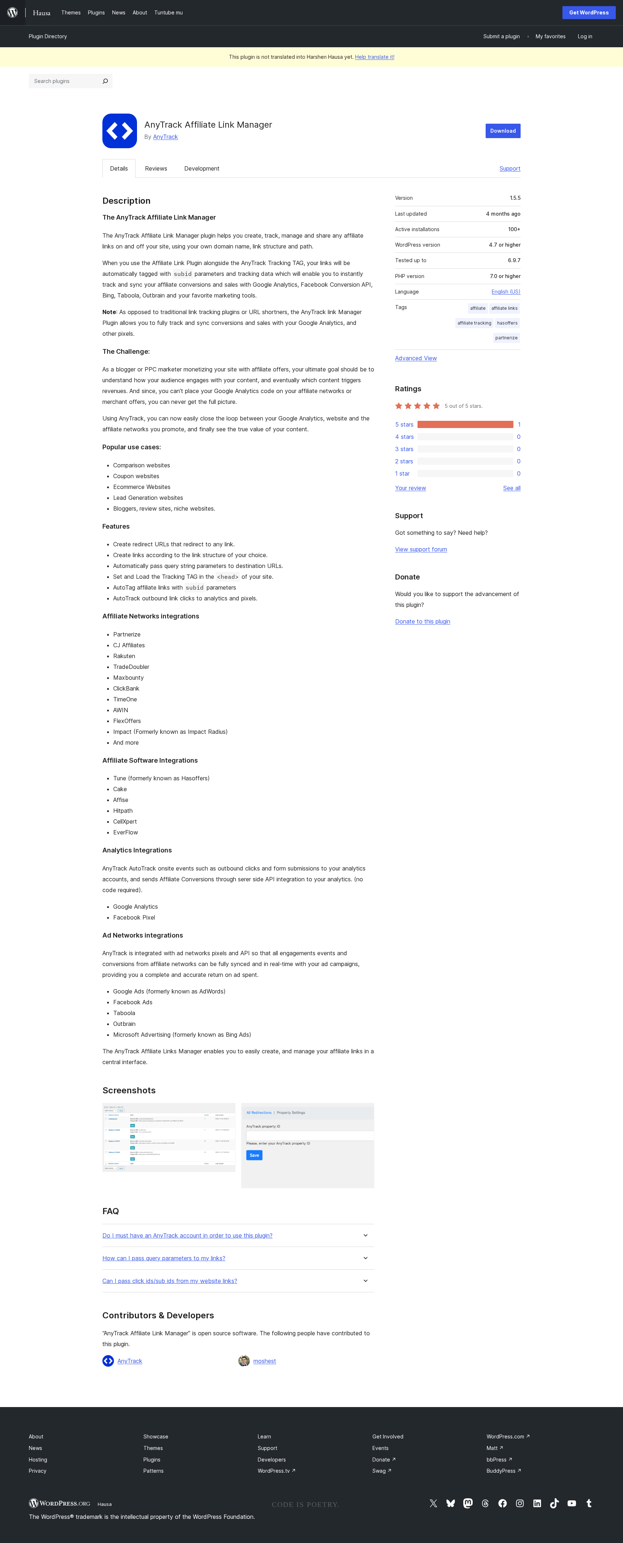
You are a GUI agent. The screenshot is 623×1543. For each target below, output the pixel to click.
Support (510, 168)
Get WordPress (589, 12)
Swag (382, 1471)
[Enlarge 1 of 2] (225, 1112)
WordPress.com (508, 1436)
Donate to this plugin (422, 621)
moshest (264, 1361)
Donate (384, 1459)
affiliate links (504, 308)
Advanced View (416, 358)
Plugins (151, 1459)
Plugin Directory (48, 36)
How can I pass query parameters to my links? (163, 1258)
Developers (272, 1459)
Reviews (156, 168)
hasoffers (507, 323)
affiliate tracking (474, 323)
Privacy (38, 1471)
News (35, 1448)
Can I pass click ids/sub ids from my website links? (169, 1281)
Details (119, 168)
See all (512, 487)
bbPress (500, 1459)
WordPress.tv (277, 1471)
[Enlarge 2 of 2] (364, 1112)
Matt (495, 1448)
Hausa (105, 1504)
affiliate (478, 308)
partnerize (506, 337)
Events (380, 1448)
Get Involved (387, 1436)
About (36, 1436)
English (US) (506, 291)
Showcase (155, 1436)
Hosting (38, 1459)
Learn (264, 1436)
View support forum (421, 549)
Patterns (153, 1471)
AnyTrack (165, 136)
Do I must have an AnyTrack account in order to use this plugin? (187, 1235)
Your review (410, 487)
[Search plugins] (105, 81)
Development (202, 168)
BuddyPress (504, 1471)
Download (503, 131)
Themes (153, 1448)
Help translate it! (374, 57)
